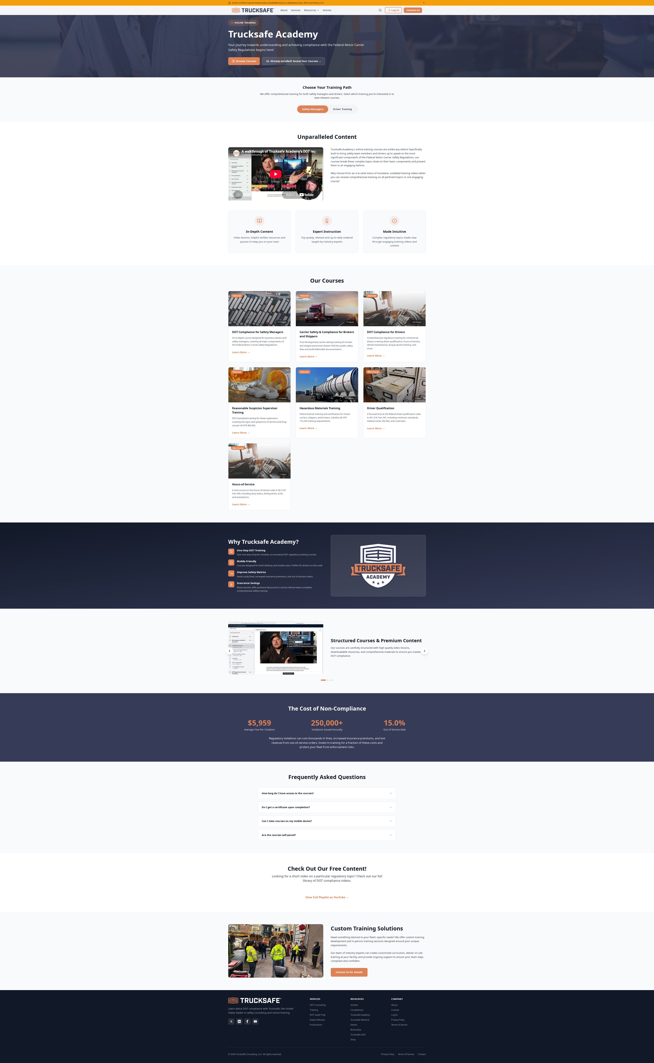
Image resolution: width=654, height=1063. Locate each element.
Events (354, 1024)
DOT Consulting (318, 1004)
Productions (316, 1024)
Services (295, 10)
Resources (310, 10)
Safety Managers (312, 109)
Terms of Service (399, 1024)
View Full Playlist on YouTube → (327, 897)
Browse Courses (246, 61)
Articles (327, 10)
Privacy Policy (397, 1019)
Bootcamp (356, 1029)
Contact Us (413, 10)
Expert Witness (317, 1019)
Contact (395, 1009)
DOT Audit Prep (317, 1014)
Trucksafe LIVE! (358, 1034)
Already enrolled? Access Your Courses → (295, 61)
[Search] (380, 10)
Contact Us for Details (349, 972)
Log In (394, 1014)
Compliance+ (357, 1009)
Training (314, 1009)
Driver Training (342, 109)
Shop (353, 1039)
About (284, 10)
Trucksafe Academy (360, 1014)
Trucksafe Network (360, 1019)
